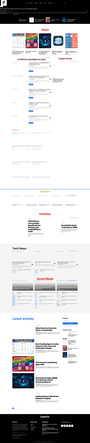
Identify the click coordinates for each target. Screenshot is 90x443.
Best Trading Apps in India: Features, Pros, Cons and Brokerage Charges (18, 8)
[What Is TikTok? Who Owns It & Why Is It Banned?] (14, 304)
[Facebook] (62, 426)
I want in (70, 323)
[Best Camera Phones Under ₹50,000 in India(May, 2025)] (41, 154)
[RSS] (70, 426)
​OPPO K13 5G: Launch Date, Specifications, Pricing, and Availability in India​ (34, 226)
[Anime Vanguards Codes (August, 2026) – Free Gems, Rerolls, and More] (32, 199)
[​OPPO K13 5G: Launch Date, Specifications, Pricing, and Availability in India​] (21, 138)
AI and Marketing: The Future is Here (38, 116)
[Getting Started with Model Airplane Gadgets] (14, 271)
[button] (64, 3)
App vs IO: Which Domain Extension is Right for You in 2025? (71, 52)
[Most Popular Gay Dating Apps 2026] (47, 19)
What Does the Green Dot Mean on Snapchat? (23, 20)
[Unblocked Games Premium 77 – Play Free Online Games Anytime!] (71, 199)
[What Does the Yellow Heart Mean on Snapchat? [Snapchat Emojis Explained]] (59, 295)
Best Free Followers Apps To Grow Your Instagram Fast (24, 299)
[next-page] (23, 408)
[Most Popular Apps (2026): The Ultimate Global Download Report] (64, 19)
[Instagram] (65, 426)
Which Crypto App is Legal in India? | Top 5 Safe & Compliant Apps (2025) (58, 80)
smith (52, 21)
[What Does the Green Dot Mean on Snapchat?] (15, 19)
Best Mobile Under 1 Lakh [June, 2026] (69, 226)
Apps (1, 6)
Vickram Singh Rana (21, 21)
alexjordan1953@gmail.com (21, 432)
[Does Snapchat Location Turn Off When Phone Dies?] (36, 306)
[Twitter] (72, 426)
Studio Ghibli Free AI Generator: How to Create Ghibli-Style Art (39, 63)
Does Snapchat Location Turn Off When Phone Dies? (46, 303)
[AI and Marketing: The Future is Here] (20, 120)
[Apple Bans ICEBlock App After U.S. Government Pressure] (58, 40)
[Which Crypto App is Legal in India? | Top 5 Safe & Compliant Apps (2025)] (59, 68)
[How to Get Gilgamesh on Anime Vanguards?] (18, 199)
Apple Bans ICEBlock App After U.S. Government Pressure (57, 52)
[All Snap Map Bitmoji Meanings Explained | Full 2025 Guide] (67, 286)
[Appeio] (8, 3)
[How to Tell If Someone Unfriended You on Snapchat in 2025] (45, 286)
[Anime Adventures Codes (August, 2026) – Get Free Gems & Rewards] (58, 199)
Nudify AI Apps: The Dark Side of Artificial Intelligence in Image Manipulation (39, 90)
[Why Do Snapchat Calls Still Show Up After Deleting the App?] (59, 302)
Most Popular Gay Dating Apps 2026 (43, 262)
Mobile (30, 218)
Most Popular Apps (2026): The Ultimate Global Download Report (71, 20)
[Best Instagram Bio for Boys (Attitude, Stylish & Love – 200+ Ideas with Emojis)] (59, 304)
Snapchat (20, 18)
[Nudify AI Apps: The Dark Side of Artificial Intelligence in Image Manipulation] (20, 94)
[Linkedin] (67, 426)
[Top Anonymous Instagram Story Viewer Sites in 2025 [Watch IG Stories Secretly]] (36, 297)
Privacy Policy (74, 325)
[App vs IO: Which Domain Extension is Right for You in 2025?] (71, 40)
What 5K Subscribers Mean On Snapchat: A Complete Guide (47, 292)
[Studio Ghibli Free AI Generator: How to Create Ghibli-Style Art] (20, 67)
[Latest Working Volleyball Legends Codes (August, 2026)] (45, 199)
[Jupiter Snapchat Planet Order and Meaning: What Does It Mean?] (36, 301)
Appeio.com (53, 441)
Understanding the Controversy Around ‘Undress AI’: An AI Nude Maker (39, 77)
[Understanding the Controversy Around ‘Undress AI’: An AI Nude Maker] (20, 81)
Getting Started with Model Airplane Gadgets (24, 269)
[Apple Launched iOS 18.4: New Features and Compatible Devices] (41, 170)
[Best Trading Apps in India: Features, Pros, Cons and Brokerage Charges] (31, 19)
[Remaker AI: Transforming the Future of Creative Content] (20, 107)
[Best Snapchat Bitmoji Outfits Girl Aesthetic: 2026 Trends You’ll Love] (59, 297)
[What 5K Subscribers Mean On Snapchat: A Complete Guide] (36, 294)
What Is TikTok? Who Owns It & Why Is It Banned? (23, 303)
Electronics (38, 393)
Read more (30, 84)
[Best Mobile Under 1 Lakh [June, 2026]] (41, 138)
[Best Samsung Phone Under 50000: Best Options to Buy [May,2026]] (21, 154)
